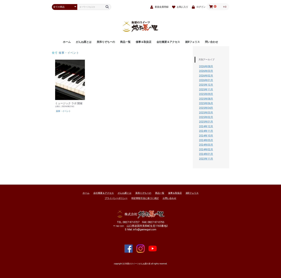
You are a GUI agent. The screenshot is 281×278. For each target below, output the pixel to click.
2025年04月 (206, 107)
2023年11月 (206, 158)
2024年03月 (206, 144)
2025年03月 (206, 112)
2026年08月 (206, 66)
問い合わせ (211, 41)
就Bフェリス (192, 41)
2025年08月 (206, 98)
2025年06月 (206, 103)
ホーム (67, 41)
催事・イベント (69, 52)
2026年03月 (206, 71)
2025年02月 (206, 117)
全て (55, 52)
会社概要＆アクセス (168, 41)
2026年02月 (206, 75)
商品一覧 (125, 41)
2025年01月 (206, 121)
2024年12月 (206, 126)
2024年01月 (206, 154)
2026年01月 (206, 80)
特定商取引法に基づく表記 (145, 198)
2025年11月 (206, 89)
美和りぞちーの (106, 41)
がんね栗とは (84, 41)
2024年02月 (206, 149)
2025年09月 (206, 94)
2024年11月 (206, 130)
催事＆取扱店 (143, 41)
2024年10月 (206, 135)
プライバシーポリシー (116, 198)
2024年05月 (206, 140)
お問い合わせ (169, 198)
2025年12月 (206, 84)
